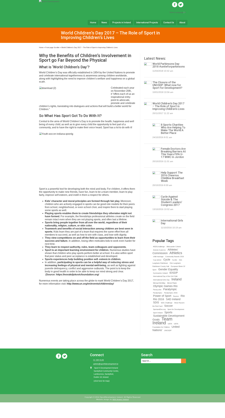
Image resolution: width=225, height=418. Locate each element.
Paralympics (157, 293)
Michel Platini (172, 283)
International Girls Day (172, 222)
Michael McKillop (159, 283)
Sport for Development (175, 309)
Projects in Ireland (121, 22)
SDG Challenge (166, 303)
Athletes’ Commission (165, 251)
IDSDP (173, 272)
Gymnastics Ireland (160, 273)
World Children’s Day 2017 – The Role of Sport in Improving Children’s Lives (168, 106)
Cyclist (174, 260)
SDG (156, 302)
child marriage (158, 256)
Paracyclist (157, 290)
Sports (168, 312)
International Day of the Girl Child (165, 276)
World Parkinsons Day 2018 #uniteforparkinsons (168, 65)
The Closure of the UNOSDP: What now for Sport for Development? (167, 85)
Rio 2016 (158, 299)
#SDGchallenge (159, 246)
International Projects (147, 22)
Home (93, 22)
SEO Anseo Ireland (120, 399)
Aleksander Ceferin (174, 246)
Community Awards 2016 (174, 256)
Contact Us (168, 22)
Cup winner (157, 260)
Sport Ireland (158, 313)
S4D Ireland (173, 299)
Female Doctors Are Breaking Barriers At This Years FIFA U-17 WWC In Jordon (173, 153)
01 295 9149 (98, 360)
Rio (183, 295)
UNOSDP (167, 330)
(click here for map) (102, 381)
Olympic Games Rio (165, 286)
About (182, 22)
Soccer (168, 305)
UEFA (170, 324)
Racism (176, 296)
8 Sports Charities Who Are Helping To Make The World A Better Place (173, 129)
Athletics (175, 253)
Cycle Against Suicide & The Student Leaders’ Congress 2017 (171, 200)
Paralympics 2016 (170, 293)
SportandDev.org (159, 309)
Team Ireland (162, 320)
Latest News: (155, 58)
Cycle (166, 259)
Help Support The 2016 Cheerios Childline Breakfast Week (172, 176)
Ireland (176, 279)
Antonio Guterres (159, 250)
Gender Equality (168, 269)
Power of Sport (162, 295)
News (104, 22)
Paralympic (170, 289)
